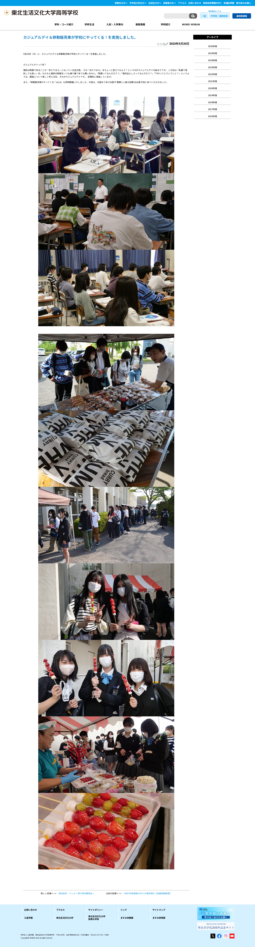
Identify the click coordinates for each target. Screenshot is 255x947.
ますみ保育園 (158, 917)
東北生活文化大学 (64, 917)
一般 (204, 16)
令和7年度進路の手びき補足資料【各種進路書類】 (148, 893)
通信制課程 (241, 16)
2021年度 (212, 81)
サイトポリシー (95, 909)
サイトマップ (158, 909)
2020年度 (212, 88)
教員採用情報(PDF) (212, 3)
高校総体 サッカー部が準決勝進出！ (77, 893)
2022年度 (212, 74)
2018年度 (212, 102)
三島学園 (28, 917)
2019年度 (212, 95)
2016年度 (212, 116)
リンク (123, 909)
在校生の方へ (154, 3)
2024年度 (212, 60)
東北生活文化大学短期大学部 (96, 917)
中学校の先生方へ (137, 3)
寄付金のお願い (243, 3)
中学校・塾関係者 (219, 16)
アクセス (182, 3)
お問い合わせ (194, 3)
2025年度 (212, 53)
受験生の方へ (121, 3)
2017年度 (212, 109)
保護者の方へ (169, 3)
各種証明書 (229, 3)
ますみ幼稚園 (126, 917)
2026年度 (212, 46)
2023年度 (212, 67)
